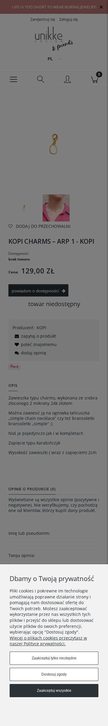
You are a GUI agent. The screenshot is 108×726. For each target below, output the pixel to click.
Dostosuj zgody (54, 674)
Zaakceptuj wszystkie (54, 690)
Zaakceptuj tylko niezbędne (54, 658)
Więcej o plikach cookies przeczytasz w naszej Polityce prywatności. (48, 641)
